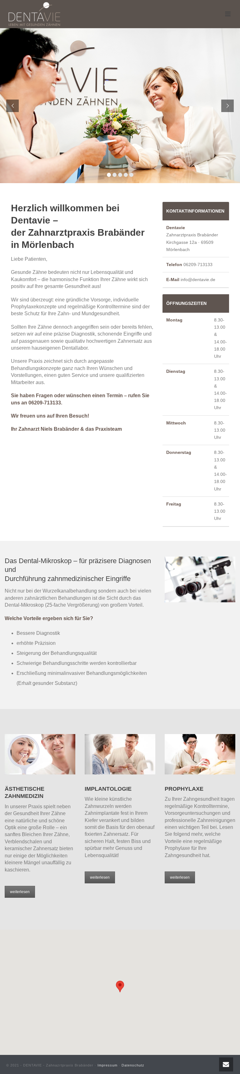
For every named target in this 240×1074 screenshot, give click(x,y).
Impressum (108, 1065)
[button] (120, 986)
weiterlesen (20, 892)
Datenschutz (133, 1065)
